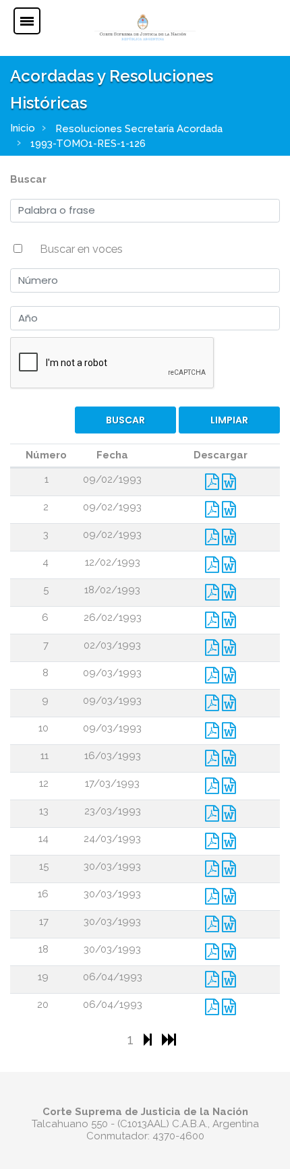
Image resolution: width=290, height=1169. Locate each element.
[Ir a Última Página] (169, 1039)
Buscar (28, 179)
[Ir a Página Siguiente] (149, 1039)
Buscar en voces (81, 249)
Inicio (22, 128)
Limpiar (229, 420)
